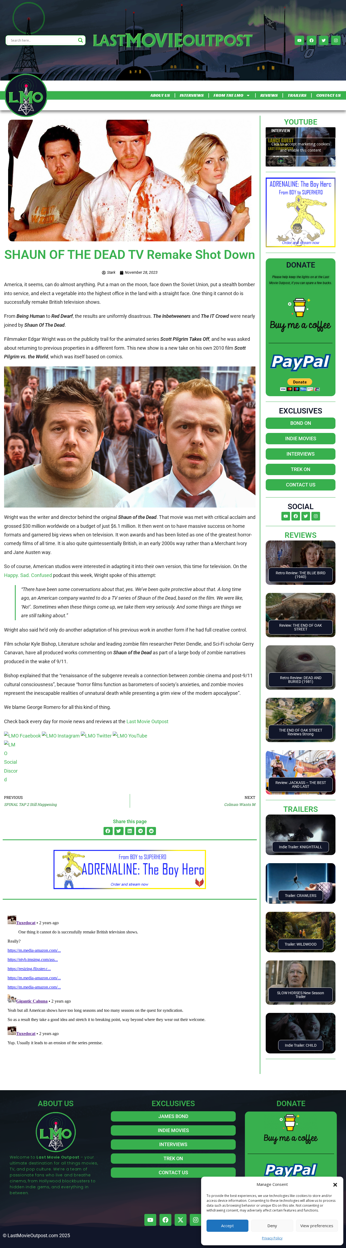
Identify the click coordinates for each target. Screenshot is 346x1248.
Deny (272, 1225)
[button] (335, 1184)
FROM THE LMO (228, 95)
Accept (227, 1225)
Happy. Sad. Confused (28, 575)
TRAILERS (297, 95)
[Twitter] (323, 40)
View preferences (316, 1225)
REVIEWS (269, 95)
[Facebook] (311, 40)
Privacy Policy (272, 1238)
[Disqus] (129, 981)
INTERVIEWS (192, 95)
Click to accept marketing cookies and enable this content (300, 147)
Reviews (301, 535)
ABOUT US (160, 95)
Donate (300, 265)
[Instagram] (336, 40)
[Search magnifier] (80, 40)
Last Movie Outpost (147, 721)
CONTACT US (328, 95)
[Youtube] (299, 40)
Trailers (300, 809)
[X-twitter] (181, 1220)
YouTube (300, 122)
